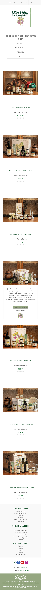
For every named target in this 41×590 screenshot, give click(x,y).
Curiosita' (20, 539)
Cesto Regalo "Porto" (20, 107)
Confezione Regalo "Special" (21, 424)
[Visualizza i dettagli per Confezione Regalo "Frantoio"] (20, 273)
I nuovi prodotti (20, 535)
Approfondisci (20, 310)
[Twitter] (14, 562)
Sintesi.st (24, 567)
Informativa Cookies (20, 519)
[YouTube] (22, 562)
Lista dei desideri (20, 554)
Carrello (25, 2)
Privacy (20, 517)
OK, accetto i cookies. (20, 307)
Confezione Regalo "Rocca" (20, 361)
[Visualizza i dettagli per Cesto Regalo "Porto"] (20, 83)
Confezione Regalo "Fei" (20, 234)
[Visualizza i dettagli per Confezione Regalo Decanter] (20, 463)
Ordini (21, 548)
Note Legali (20, 521)
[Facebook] (18, 562)
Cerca (20, 528)
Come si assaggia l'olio (20, 537)
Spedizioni (20, 515)
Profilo (20, 546)
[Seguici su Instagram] (26, 562)
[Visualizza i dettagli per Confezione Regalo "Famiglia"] (20, 146)
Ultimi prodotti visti (20, 530)
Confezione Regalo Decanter (20, 487)
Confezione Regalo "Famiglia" (20, 171)
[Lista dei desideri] (20, 2)
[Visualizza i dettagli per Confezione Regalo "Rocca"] (20, 336)
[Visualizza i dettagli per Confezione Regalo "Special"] (20, 399)
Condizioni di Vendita (20, 513)
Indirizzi (20, 550)
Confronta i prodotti (20, 533)
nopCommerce (24, 570)
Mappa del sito (20, 511)
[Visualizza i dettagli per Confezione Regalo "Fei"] (20, 209)
